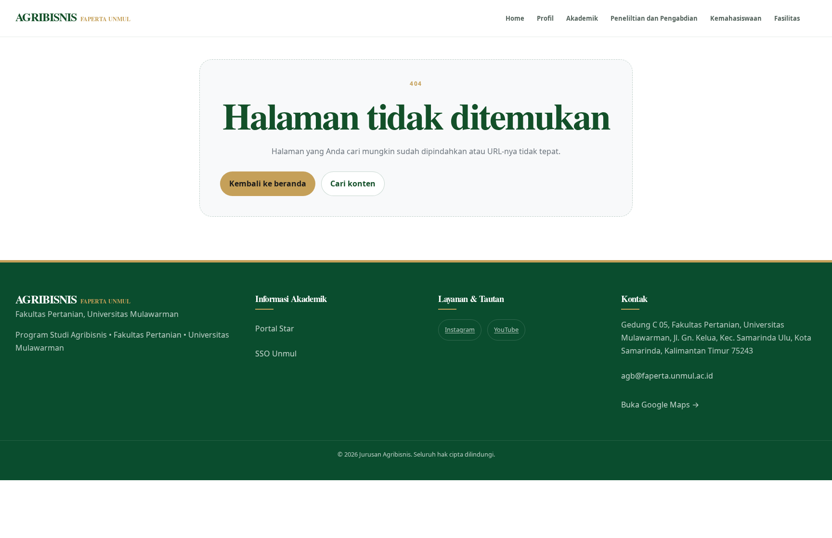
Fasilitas (787, 18)
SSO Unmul (276, 353)
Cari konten (353, 183)
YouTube (506, 329)
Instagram (460, 329)
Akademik (582, 18)
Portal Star (274, 328)
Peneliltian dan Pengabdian (654, 18)
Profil (545, 18)
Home (515, 18)
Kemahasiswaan (736, 18)
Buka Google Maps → (660, 404)
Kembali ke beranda (267, 183)
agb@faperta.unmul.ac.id (667, 375)
